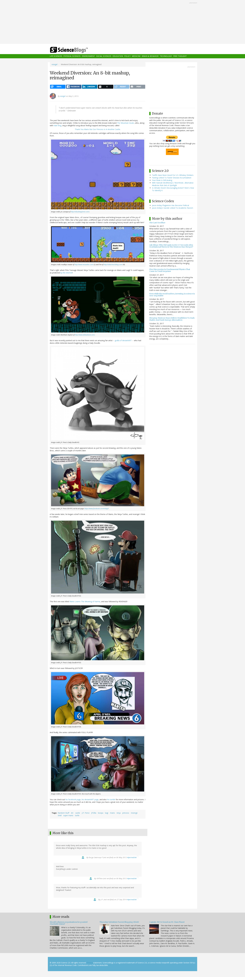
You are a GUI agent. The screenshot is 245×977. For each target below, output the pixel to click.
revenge (134, 813)
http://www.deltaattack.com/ (85, 335)
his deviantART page (90, 799)
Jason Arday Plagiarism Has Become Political (170, 205)
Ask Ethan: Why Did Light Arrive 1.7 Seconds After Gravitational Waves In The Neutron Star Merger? (171, 246)
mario (112, 813)
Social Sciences (103, 56)
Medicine (136, 56)
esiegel (54, 64)
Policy (127, 56)
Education (118, 56)
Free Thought (180, 56)
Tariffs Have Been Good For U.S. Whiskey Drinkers (172, 175)
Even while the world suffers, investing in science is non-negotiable (172, 295)
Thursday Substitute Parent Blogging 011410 (119, 922)
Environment (88, 56)
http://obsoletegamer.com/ (80, 212)
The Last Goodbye (157, 222)
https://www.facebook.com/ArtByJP (96, 509)
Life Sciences (56, 56)
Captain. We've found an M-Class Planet (167, 922)
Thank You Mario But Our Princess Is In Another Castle (97, 129)
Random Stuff (63, 813)
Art (72, 813)
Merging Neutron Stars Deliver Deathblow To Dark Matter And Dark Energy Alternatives (172, 319)
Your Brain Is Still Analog (162, 180)
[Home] (74, 50)
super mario (68, 815)
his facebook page (73, 799)
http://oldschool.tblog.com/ (113, 264)
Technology (166, 56)
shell (60, 815)
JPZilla (93, 813)
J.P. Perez (85, 813)
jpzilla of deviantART (123, 340)
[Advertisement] (122, 22)
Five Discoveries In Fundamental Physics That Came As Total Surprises (169, 270)
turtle (77, 815)
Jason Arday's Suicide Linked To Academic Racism (172, 208)
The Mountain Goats (125, 123)
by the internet (66, 272)
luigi (106, 813)
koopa (100, 813)
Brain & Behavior (150, 56)
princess (125, 813)
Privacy (90, 962)
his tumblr (111, 799)
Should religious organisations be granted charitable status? (68, 923)
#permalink (132, 857)
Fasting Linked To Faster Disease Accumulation (171, 177)
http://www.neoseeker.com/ (84, 264)
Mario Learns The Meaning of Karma (85, 601)
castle (77, 813)
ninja (119, 813)
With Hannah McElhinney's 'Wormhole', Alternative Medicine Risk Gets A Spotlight (172, 184)
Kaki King (57, 125)
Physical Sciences (72, 56)
